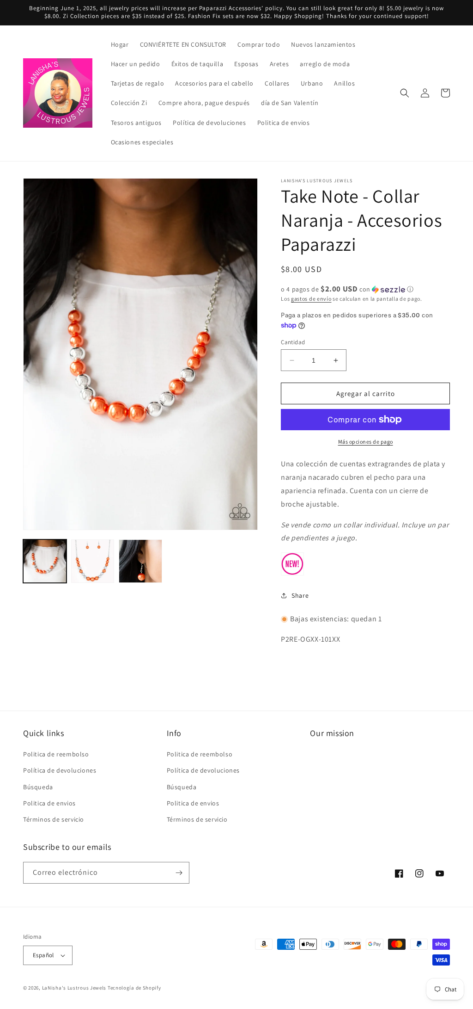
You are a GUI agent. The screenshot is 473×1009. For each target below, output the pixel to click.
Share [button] (300, 595)
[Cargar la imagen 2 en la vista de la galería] (93, 561)
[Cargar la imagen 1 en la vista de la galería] (45, 561)
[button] (404, 93)
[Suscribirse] (179, 873)
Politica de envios (49, 803)
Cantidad (293, 342)
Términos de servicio (53, 819)
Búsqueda (38, 787)
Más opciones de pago (365, 441)
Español (43, 955)
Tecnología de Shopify (134, 987)
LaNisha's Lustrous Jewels (74, 987)
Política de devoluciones (59, 770)
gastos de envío (311, 298)
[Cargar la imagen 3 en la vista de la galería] (140, 561)
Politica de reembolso (56, 754)
